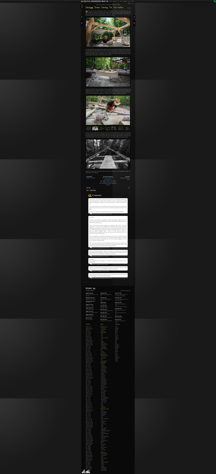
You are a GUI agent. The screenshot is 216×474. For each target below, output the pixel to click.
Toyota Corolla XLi (104, 440)
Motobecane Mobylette (105, 430)
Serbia (116, 355)
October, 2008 (88, 458)
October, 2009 (88, 441)
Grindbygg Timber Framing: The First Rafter (104, 7)
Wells (102, 404)
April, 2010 (88, 433)
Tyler (96, 271)
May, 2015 (88, 350)
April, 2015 (88, 351)
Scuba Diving (103, 437)
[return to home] (86, 1)
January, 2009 (88, 454)
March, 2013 (88, 385)
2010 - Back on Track (108, 179)
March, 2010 (88, 434)
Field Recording (104, 413)
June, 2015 (88, 348)
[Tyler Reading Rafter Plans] (108, 32)
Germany (116, 335)
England (116, 329)
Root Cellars (103, 389)
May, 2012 (88, 399)
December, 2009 (89, 439)
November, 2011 (89, 407)
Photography (103, 414)
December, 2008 (89, 455)
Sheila (96, 247)
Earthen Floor (103, 370)
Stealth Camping (104, 348)
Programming (103, 329)
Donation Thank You (104, 355)
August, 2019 (88, 326)
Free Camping (103, 347)
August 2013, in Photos (90, 178)
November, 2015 (89, 341)
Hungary (116, 339)
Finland (116, 332)
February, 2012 (88, 403)
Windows (102, 406)
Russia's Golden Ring (104, 436)
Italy (116, 340)
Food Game (103, 352)
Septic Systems (103, 391)
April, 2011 (88, 417)
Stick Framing (103, 396)
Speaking (102, 331)
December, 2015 (89, 340)
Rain (102, 339)
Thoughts (102, 466)
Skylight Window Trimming (105, 314)
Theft (102, 359)
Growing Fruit (103, 378)
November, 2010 (89, 424)
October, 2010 (88, 425)
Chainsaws (103, 365)
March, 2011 (88, 418)
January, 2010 (88, 437)
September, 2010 (89, 426)
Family (102, 459)
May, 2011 (88, 415)
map (118, 1)
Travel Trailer (103, 402)
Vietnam (116, 361)
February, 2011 (88, 419)
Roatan (102, 434)
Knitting (102, 460)
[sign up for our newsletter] (107, 1)
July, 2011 (88, 413)
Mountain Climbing (104, 337)
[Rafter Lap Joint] (108, 72)
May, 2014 (88, 366)
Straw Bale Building (104, 398)
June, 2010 (88, 430)
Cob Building (103, 366)
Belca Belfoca (103, 411)
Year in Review (103, 470)
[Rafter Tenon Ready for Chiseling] (108, 110)
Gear (102, 443)
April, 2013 (88, 384)
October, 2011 (88, 409)
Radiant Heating (104, 387)
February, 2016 (88, 337)
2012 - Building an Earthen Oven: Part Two (108, 182)
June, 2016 (88, 332)
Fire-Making (103, 346)
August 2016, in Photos (90, 306)
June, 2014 (88, 365)
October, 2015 (88, 343)
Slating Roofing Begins (90, 309)
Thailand (116, 358)
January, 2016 (88, 339)
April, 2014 (88, 367)
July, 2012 (88, 396)
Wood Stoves (103, 407)
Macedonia (117, 346)
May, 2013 (88, 383)
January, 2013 (88, 388)
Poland (116, 350)
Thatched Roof (103, 399)
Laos (116, 341)
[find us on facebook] (105, 1)
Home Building (103, 380)
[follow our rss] (102, 1)
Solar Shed (103, 395)
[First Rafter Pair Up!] (108, 154)
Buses (102, 333)
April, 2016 (88, 335)
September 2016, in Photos (91, 299)
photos (114, 1)
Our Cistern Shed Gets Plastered (120, 306)
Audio (102, 410)
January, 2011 (88, 421)
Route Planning (103, 447)
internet (125, 1)
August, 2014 (88, 362)
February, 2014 (88, 370)
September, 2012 (89, 393)
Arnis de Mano (103, 455)
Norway (116, 348)
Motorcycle (103, 432)
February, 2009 (88, 452)
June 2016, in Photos (104, 307)
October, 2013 (88, 376)
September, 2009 (89, 443)
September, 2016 (89, 328)
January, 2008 (88, 469)
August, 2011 (88, 411)
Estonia (116, 331)
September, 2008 (89, 459)
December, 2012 (89, 389)
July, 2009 (88, 445)
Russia (116, 352)
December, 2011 (89, 406)
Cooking (102, 351)
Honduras (116, 337)
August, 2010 (88, 428)
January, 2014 (88, 372)
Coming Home (103, 421)
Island (102, 426)
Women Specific (104, 469)
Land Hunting (103, 381)
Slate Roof (103, 392)
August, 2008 (88, 460)
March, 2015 (88, 352)
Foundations (103, 374)
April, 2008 (88, 465)
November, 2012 (89, 391)
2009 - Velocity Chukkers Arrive (108, 178)
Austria (116, 326)
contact (132, 1)
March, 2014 (88, 369)
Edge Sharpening (104, 372)
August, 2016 (88, 329)
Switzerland (117, 357)
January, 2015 (88, 355)
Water (102, 403)
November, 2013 (89, 374)
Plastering (103, 385)
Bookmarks (132, 3)
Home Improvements (89, 316)
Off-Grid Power (103, 384)
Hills (102, 336)
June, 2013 (88, 381)
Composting (103, 369)
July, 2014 (88, 363)
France (116, 333)
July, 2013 (88, 380)
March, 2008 (88, 466)
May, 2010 (88, 432)
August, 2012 (88, 395)
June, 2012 (88, 398)
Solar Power (103, 393)
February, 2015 (88, 354)
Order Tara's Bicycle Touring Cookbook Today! (108, 4)
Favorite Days (103, 357)
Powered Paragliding (105, 433)
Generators (103, 377)
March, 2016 (88, 336)
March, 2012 (88, 402)
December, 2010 (89, 422)
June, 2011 (88, 414)
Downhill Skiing (104, 458)
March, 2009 (88, 451)
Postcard (102, 415)
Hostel (102, 425)
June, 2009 (88, 447)
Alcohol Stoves (103, 343)
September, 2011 (89, 410)
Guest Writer (103, 358)
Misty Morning (88, 302)
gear (121, 1)
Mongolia (116, 347)
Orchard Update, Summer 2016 (106, 317)
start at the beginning (126, 290)
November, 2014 (89, 358)
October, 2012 (88, 392)
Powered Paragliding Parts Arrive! (106, 310)
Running (102, 465)
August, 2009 (88, 444)
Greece (116, 336)
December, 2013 (89, 373)
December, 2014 (89, 357)
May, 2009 (88, 448)
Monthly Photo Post (104, 462)
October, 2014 (88, 359)
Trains (102, 340)
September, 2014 (89, 361)
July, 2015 (88, 347)
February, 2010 (88, 436)
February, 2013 (88, 387)
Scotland (116, 354)
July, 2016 (88, 331)
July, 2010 (88, 429)
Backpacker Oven (104, 344)
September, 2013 (89, 377)
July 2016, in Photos (89, 319)
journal (110, 1)
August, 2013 (88, 378)
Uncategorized (103, 467)
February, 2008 (88, 467)
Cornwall (102, 422)
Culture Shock (103, 424)
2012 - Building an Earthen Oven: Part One (108, 180)
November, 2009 (89, 440)
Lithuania (116, 344)
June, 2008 (88, 462)
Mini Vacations (103, 428)
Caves (102, 419)
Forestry (102, 373)
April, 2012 (88, 400)
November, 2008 (89, 456)
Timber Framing (93, 190)
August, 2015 (88, 346)
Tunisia (116, 359)
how (129, 1)
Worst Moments (104, 361)
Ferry (102, 335)
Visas (102, 451)
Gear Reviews (103, 444)
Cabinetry (103, 363)
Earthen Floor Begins (119, 317)
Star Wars (102, 439)
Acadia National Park (105, 418)
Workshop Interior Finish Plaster (106, 320)
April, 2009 (88, 449)
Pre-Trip (102, 445)
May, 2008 (88, 463)
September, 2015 (89, 344)
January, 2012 (88, 404)
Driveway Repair (103, 304)
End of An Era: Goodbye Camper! (91, 312)
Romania (116, 351)
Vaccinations (103, 449)
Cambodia (117, 328)
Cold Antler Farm (104, 367)
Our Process (103, 328)
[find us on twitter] (104, 1)
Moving (102, 463)
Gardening (103, 376)
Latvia (116, 343)
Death (102, 456)
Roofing (102, 388)
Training (102, 448)
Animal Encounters (104, 454)
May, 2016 (88, 333)
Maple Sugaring (104, 383)
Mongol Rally (103, 429)
